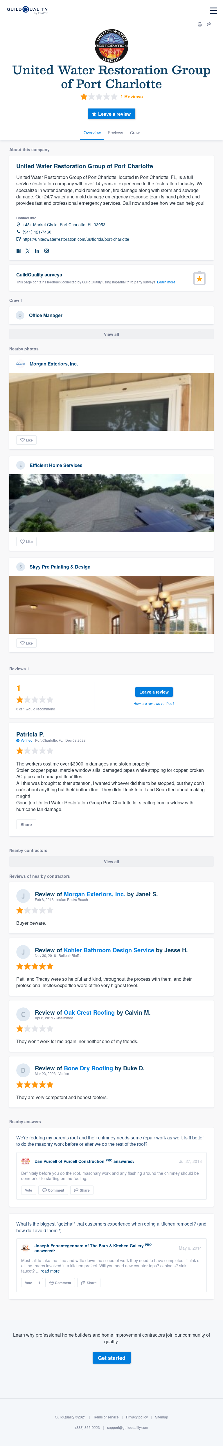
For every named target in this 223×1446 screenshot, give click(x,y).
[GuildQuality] (27, 10)
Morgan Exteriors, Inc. (54, 363)
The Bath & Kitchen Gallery (117, 1245)
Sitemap (161, 1416)
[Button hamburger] (213, 11)
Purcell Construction (84, 1161)
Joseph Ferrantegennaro (59, 1245)
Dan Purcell (46, 1161)
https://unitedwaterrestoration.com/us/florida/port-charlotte (76, 239)
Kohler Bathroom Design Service (109, 950)
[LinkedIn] (37, 251)
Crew (135, 132)
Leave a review (114, 114)
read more (50, 1271)
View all (111, 334)
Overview (92, 132)
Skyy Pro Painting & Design (60, 566)
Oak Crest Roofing (89, 1012)
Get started (111, 1358)
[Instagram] (46, 251)
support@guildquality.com (127, 1427)
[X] (28, 251)
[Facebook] (18, 251)
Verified (26, 740)
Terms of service (106, 1416)
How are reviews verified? (154, 703)
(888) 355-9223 (87, 1427)
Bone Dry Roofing (88, 1068)
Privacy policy (137, 1416)
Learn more (166, 281)
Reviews (115, 132)
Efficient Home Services (56, 465)
